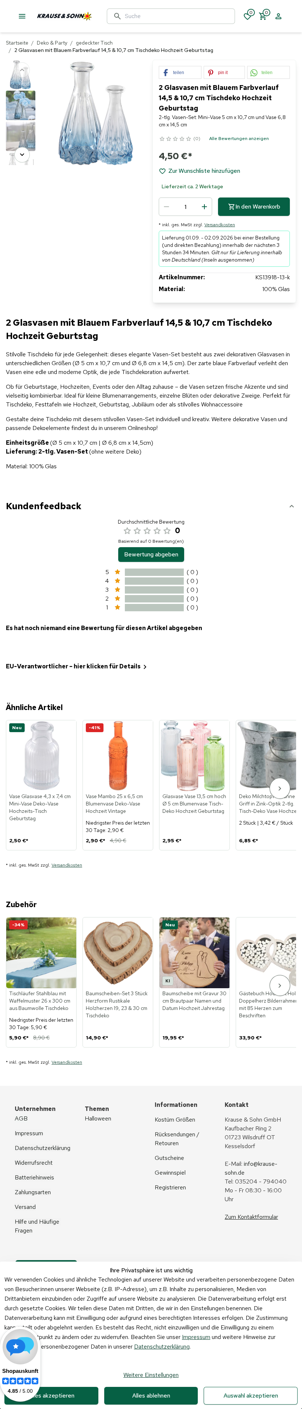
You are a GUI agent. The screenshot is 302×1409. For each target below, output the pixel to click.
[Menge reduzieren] (166, 207)
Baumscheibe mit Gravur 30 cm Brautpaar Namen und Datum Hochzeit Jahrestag (194, 1000)
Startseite (17, 42)
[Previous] (22, 70)
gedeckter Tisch (94, 42)
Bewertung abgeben (151, 554)
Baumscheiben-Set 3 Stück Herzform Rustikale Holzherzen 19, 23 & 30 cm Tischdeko (117, 1004)
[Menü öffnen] (22, 16)
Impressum (196, 1337)
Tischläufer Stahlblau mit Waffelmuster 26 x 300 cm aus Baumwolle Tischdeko (39, 1000)
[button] (180, 72)
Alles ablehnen (151, 1395)
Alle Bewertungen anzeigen (239, 138)
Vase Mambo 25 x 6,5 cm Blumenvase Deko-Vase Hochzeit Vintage (114, 803)
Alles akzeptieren (51, 1395)
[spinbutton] (185, 207)
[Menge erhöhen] (204, 207)
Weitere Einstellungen (151, 1375)
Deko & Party (52, 42)
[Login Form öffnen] (278, 16)
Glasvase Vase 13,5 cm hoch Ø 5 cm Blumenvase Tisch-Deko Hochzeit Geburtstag (194, 803)
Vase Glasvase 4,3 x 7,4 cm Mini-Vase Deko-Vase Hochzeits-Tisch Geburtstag (40, 807)
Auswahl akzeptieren (251, 1395)
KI (167, 981)
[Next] (22, 154)
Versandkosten (219, 225)
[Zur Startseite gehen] (83, 16)
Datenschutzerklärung (162, 1346)
